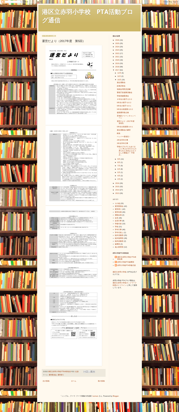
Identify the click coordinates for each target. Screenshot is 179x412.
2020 (117, 60)
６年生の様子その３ (124, 99)
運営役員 (118, 212)
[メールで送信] (84, 371)
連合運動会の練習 (124, 130)
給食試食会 (121, 86)
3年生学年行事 (122, 143)
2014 (117, 190)
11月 (119, 76)
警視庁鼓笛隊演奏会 (124, 92)
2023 (117, 50)
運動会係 (118, 215)
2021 (117, 57)
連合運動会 (121, 82)
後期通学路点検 (123, 112)
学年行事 (118, 229)
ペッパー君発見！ (124, 137)
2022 (117, 53)
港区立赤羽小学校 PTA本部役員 (126, 258)
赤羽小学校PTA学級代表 (126, 265)
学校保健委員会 (123, 96)
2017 (117, 70)
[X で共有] (89, 371)
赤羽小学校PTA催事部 (125, 262)
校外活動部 (119, 235)
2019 (117, 63)
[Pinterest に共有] (94, 371)
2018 (117, 67)
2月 (119, 179)
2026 (117, 40)
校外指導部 (119, 238)
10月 (119, 80)
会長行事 (118, 221)
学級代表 (118, 224)
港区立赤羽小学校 (119, 272)
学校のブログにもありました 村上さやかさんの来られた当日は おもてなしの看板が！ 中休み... (126, 151)
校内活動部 (119, 241)
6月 (119, 169)
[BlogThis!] (87, 371)
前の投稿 (101, 381)
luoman (95, 396)
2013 (117, 193)
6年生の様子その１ (124, 106)
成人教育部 (119, 247)
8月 (119, 162)
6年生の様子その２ (124, 102)
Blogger (116, 396)
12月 (119, 73)
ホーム (73, 381)
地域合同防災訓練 (124, 89)
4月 (119, 176)
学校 (116, 227)
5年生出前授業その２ (125, 109)
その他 (117, 203)
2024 (117, 47)
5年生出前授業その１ (125, 127)
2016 (117, 183)
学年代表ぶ (119, 232)
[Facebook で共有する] (91, 371)
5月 (119, 172)
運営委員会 (53, 375)
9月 (119, 159)
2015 (117, 186)
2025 (117, 43)
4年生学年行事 (122, 140)
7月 (119, 166)
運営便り (61, 375)
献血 (118, 133)
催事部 (117, 244)
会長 (116, 218)
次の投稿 (46, 381)
